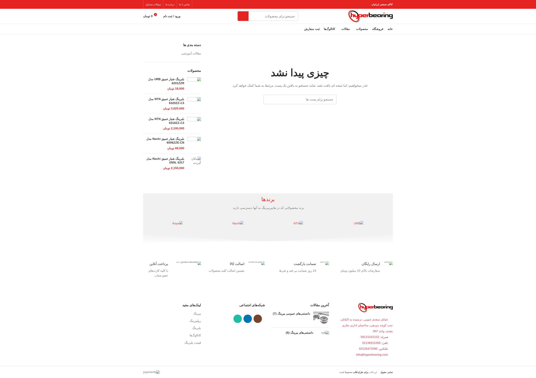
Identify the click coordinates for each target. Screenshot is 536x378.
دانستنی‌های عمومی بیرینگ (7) (291, 313)
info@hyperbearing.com (372, 354)
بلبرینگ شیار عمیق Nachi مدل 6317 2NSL (165, 160)
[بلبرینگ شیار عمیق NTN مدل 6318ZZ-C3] (194, 123)
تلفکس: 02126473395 (374, 348)
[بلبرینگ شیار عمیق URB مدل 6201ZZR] (194, 84)
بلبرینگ (196, 328)
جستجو (243, 16)
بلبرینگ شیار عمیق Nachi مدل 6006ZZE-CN (165, 140)
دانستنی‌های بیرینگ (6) (299, 332)
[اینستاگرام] (258, 319)
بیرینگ (197, 313)
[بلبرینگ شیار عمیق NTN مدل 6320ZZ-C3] (194, 104)
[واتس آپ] (237, 319)
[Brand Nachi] (238, 223)
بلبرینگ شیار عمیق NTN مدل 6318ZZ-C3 (166, 120)
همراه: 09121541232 (374, 337)
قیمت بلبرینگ (192, 342)
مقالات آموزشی (191, 53)
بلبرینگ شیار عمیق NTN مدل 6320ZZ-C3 (166, 100)
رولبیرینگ (195, 321)
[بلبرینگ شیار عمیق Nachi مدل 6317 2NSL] (194, 163)
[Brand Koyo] (177, 223)
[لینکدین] (248, 319)
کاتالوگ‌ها (195, 335)
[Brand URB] (358, 223)
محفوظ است (353, 372)
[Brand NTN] (298, 223)
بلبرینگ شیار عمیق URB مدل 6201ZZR (166, 81)
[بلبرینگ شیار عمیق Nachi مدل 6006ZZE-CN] (194, 143)
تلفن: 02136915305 (375, 343)
